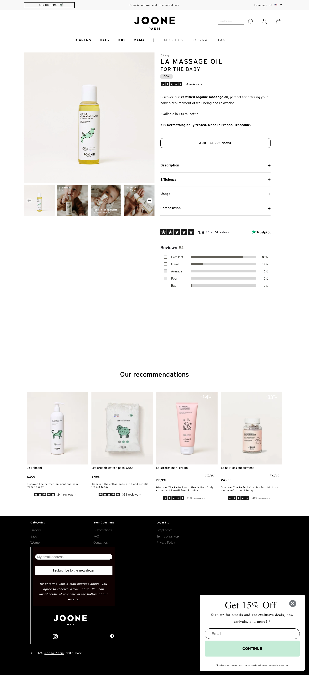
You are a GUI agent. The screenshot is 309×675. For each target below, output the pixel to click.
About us (173, 40)
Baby (105, 40)
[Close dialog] (292, 604)
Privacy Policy (166, 542)
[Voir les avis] (209, 84)
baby (166, 55)
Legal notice (165, 530)
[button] (149, 200)
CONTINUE (252, 648)
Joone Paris (54, 653)
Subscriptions (103, 530)
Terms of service (168, 536)
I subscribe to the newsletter (73, 570)
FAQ (222, 40)
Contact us (101, 542)
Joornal (201, 40)
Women (35, 542)
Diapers (83, 40)
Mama (139, 40)
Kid (121, 40)
